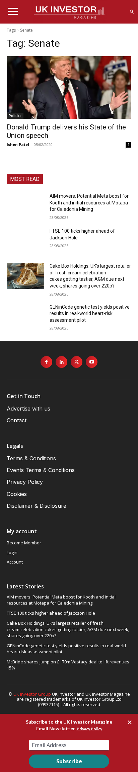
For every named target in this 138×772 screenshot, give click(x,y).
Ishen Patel (18, 144)
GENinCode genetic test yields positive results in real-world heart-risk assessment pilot (90, 313)
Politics (15, 115)
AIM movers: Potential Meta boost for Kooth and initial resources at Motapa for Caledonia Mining (89, 202)
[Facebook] (46, 362)
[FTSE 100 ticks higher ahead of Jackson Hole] (25, 241)
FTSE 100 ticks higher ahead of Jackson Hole (51, 613)
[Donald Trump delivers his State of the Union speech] (69, 87)
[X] (76, 362)
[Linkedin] (61, 362)
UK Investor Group (32, 694)
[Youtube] (91, 362)
